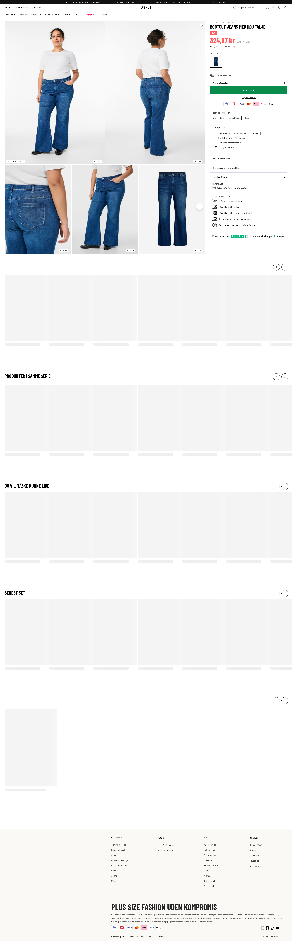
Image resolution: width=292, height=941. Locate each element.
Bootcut (231, 22)
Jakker (114, 855)
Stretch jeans (234, 118)
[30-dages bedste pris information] (233, 47)
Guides (38, 7)
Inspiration (22, 7)
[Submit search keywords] (234, 7)
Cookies (151, 936)
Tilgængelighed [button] (211, 881)
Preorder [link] (78, 14)
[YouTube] (277, 927)
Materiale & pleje (219, 177)
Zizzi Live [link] (103, 14)
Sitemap (161, 936)
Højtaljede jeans (218, 118)
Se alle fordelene (165, 850)
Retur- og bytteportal (213, 855)
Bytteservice (209, 850)
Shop (7, 7)
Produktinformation (221, 158)
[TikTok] (272, 927)
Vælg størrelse (220, 82)
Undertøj (115, 881)
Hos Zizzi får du (219, 127)
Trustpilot (254, 860)
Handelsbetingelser (136, 936)
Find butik (208, 860)
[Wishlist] (201, 25)
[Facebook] (267, 927)
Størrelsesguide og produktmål (226, 167)
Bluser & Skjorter (119, 850)
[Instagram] (262, 927)
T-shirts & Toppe (118, 844)
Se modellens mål (14, 161)
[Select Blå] (216, 61)
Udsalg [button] (89, 14)
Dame (212, 22)
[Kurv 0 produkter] (286, 7)
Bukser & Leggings (119, 860)
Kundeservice (210, 844)
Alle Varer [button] (8, 14)
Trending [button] (35, 14)
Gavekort (208, 870)
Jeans (221, 22)
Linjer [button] (65, 14)
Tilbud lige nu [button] (51, 14)
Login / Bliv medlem (166, 845)
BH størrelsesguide (212, 865)
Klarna (207, 875)
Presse (253, 850)
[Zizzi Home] (146, 7)
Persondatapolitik (118, 936)
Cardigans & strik (119, 865)
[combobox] (246, 7)
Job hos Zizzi (256, 855)
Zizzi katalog (256, 866)
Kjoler (114, 870)
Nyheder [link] (23, 14)
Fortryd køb (209, 886)
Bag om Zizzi (256, 845)
